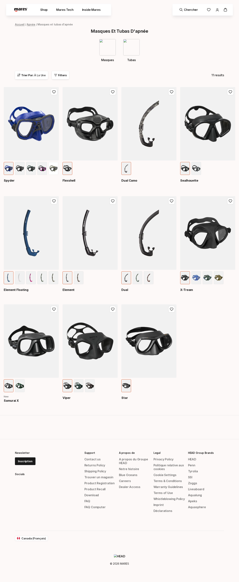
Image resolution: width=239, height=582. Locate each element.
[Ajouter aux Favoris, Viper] (112, 309)
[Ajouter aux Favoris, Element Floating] (54, 201)
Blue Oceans (128, 475)
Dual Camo (129, 180)
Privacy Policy (163, 459)
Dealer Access (129, 487)
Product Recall (95, 489)
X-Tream (186, 290)
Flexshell (69, 180)
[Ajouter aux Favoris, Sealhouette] (230, 92)
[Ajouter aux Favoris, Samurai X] (54, 309)
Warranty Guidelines (168, 487)
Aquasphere (197, 507)
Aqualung (195, 495)
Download (91, 495)
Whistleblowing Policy (169, 499)
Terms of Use (163, 493)
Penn (191, 465)
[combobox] (31, 75)
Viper (67, 398)
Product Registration (99, 483)
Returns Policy (94, 465)
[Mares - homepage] (21, 9)
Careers (125, 481)
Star (124, 398)
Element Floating (16, 290)
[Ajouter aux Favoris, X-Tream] (230, 201)
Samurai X (11, 400)
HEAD (192, 459)
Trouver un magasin (98, 477)
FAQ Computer (95, 507)
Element (69, 290)
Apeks (192, 501)
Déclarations (162, 511)
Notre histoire (129, 469)
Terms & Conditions (167, 481)
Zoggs (192, 483)
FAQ (87, 501)
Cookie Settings (164, 475)
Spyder (9, 180)
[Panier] (225, 10)
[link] (209, 10)
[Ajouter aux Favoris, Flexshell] (112, 92)
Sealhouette (189, 180)
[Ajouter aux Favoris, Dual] (171, 201)
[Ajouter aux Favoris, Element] (112, 201)
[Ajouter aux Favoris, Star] (171, 309)
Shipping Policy (95, 471)
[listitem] (8, 168)
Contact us (92, 459)
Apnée (31, 24)
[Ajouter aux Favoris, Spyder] (54, 92)
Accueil (19, 24)
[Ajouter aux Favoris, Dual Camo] (171, 92)
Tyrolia (193, 471)
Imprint (158, 505)
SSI (190, 477)
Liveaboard (196, 489)
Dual (124, 290)
